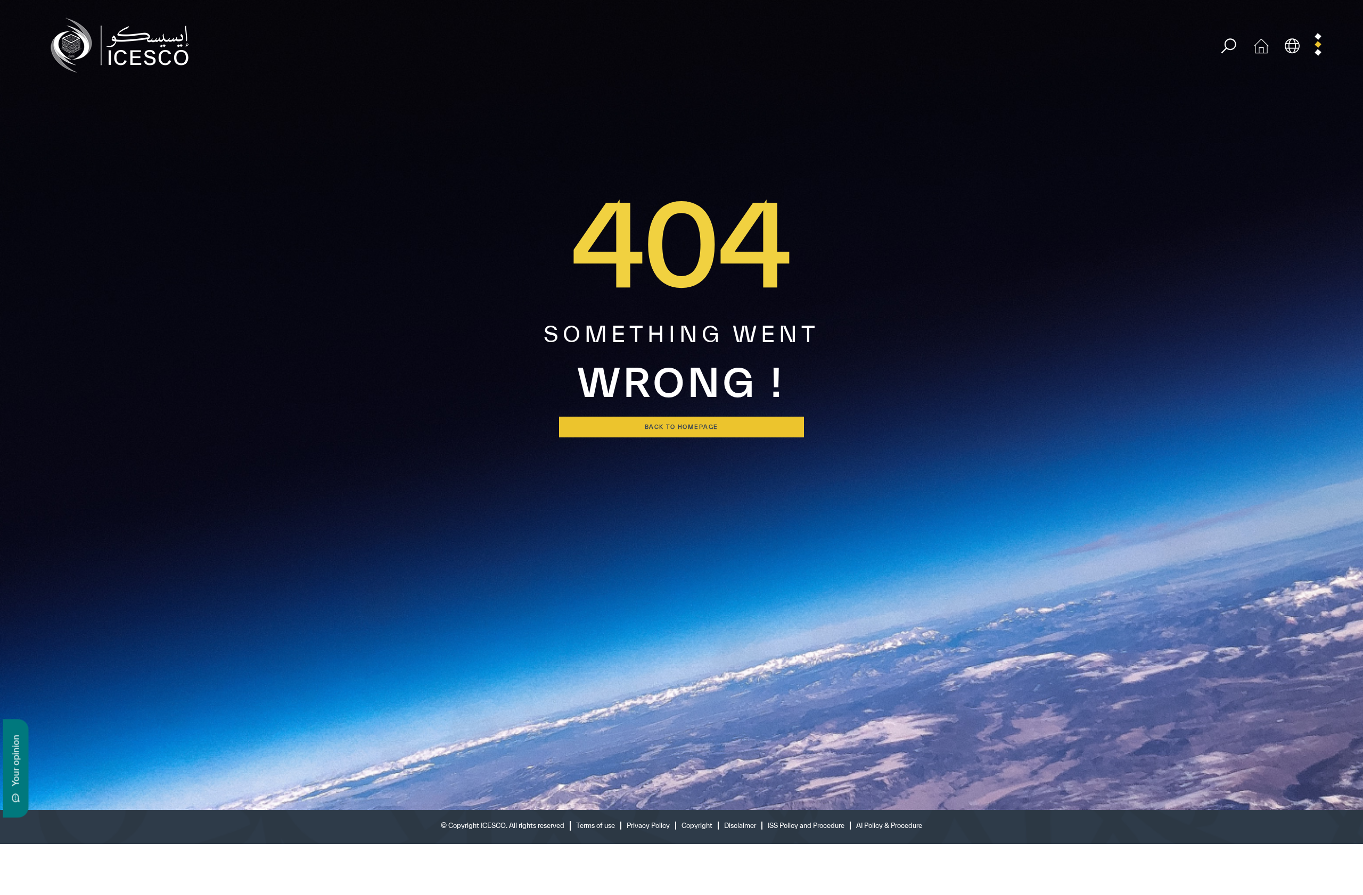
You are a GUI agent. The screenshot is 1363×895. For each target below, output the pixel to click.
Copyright (697, 826)
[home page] (124, 44)
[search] (1228, 46)
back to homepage (681, 427)
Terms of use (595, 826)
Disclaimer (740, 826)
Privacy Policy (648, 826)
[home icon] (1261, 44)
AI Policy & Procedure (889, 826)
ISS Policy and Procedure (806, 826)
